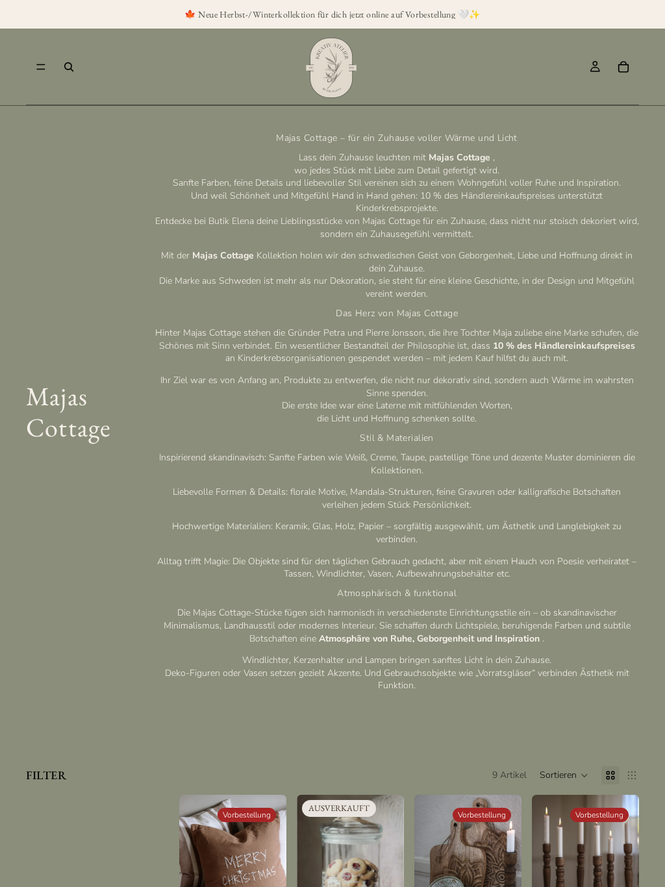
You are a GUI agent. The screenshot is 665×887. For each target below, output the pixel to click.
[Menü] (41, 67)
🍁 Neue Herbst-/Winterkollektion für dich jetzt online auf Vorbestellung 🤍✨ (332, 14)
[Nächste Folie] (272, 861)
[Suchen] (69, 67)
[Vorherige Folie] (193, 861)
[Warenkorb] (623, 67)
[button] (564, 775)
